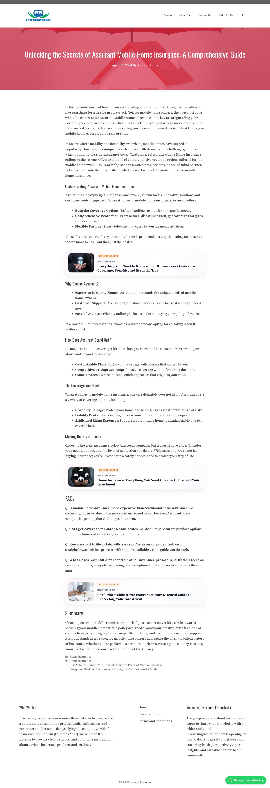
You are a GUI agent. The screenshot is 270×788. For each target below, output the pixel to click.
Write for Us (226, 15)
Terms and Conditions (155, 721)
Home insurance (80, 656)
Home (168, 15)
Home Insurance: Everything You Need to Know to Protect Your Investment (148, 482)
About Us (184, 15)
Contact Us (204, 15)
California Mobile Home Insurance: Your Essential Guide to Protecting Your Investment (144, 597)
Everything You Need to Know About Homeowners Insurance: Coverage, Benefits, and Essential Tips (146, 268)
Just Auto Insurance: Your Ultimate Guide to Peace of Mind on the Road (116, 665)
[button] (242, 15)
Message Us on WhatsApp (249, 780)
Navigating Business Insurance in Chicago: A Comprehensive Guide (113, 669)
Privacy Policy (149, 714)
